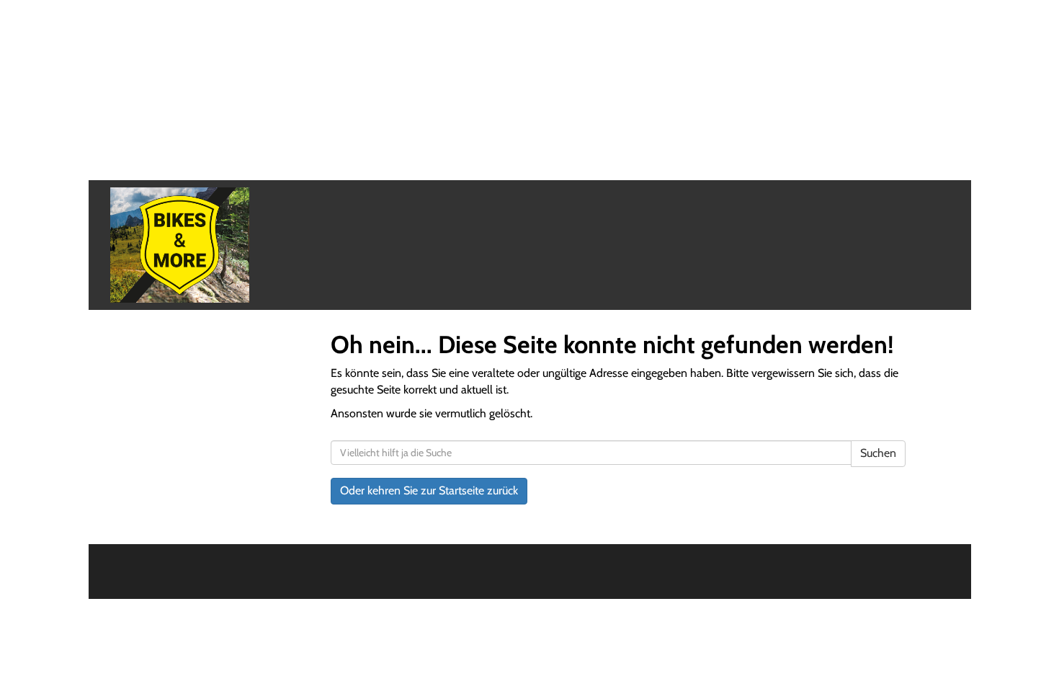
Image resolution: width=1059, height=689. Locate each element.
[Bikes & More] (278, 245)
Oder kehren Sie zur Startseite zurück (429, 490)
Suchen (878, 453)
